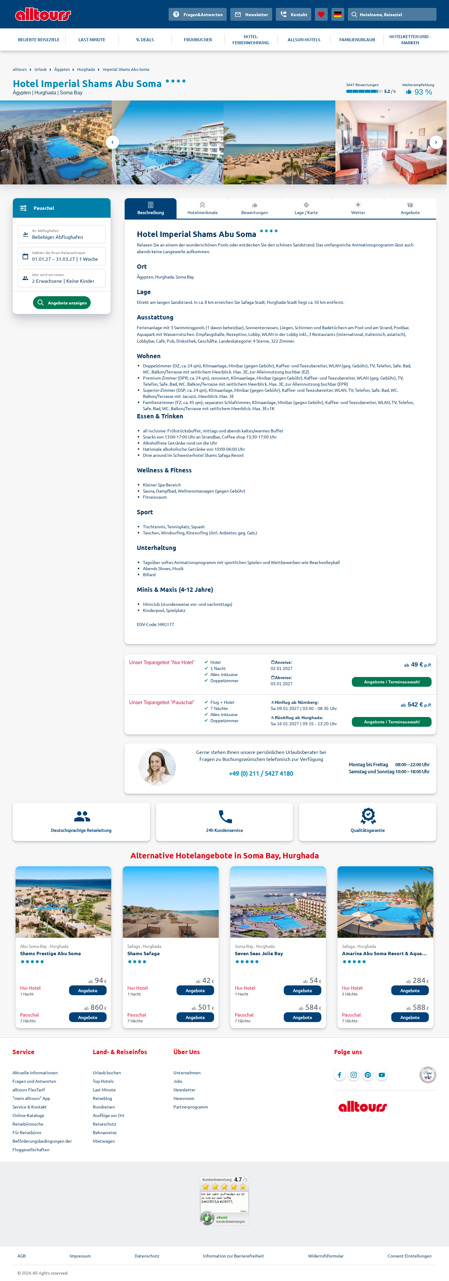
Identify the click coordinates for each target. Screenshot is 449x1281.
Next (436, 142)
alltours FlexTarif (29, 1089)
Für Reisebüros (27, 1132)
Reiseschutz (104, 1123)
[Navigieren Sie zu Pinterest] (367, 1074)
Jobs (177, 1081)
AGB (21, 1255)
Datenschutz (147, 1255)
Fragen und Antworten (34, 1081)
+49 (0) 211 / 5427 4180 (261, 773)
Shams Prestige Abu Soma (50, 953)
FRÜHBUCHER (198, 39)
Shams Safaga (143, 953)
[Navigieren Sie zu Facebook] (339, 1074)
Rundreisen (104, 1106)
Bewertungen (254, 212)
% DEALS (145, 39)
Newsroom (183, 1098)
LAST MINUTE (91, 39)
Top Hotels (103, 1081)
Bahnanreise (105, 1132)
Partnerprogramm (190, 1106)
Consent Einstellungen (410, 1255)
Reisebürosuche (28, 1123)
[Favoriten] (321, 14)
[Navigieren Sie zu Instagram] (353, 1074)
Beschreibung (150, 212)
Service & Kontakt (30, 1106)
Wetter (358, 212)
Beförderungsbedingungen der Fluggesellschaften (42, 1145)
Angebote (410, 212)
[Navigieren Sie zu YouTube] (381, 1074)
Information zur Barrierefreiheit (233, 1255)
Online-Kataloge (28, 1115)
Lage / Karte (306, 212)
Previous (112, 142)
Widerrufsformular (326, 1255)
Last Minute (104, 1089)
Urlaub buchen (107, 1072)
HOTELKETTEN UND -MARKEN (410, 39)
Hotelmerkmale (203, 212)
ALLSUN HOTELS (304, 39)
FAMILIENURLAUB (357, 39)
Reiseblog (102, 1098)
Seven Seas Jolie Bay (259, 953)
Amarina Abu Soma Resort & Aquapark (385, 953)
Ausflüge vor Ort (109, 1115)
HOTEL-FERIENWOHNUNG (250, 39)
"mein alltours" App (31, 1098)
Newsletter (184, 1089)
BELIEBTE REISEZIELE (39, 39)
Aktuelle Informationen (35, 1072)
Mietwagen (104, 1141)
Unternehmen (187, 1072)
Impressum (80, 1255)
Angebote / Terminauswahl (392, 681)
